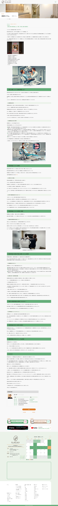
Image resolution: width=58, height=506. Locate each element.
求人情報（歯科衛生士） (36, 495)
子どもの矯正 (8, 494)
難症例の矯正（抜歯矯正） (10, 498)
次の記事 (33, 412)
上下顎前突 (26, 491)
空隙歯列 (26, 495)
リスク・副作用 (8, 501)
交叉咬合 (26, 496)
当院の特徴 (35, 486)
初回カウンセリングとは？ (45, 486)
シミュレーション (44, 487)
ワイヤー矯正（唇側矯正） (19, 486)
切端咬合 (26, 499)
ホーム (8, 484)
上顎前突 (26, 488)
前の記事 (24, 412)
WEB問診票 (35, 491)
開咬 (25, 492)
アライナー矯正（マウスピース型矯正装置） (19, 489)
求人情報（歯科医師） (36, 494)
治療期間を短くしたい (18, 496)
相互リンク (35, 498)
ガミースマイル (26, 500)
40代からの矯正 (9, 497)
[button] (55, 2)
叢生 (25, 487)
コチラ (17, 174)
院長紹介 (35, 487)
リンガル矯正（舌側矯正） (19, 487)
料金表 (34, 490)
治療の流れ (8, 25)
